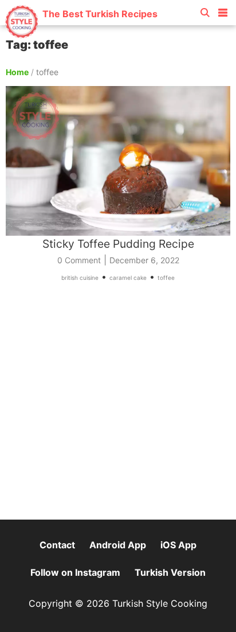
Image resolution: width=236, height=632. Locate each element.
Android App (117, 545)
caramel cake (128, 277)
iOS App (178, 545)
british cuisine (80, 277)
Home (17, 72)
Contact (57, 545)
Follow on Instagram (75, 572)
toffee (166, 277)
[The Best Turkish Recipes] (81, 34)
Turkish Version (170, 572)
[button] (223, 10)
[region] (118, 406)
